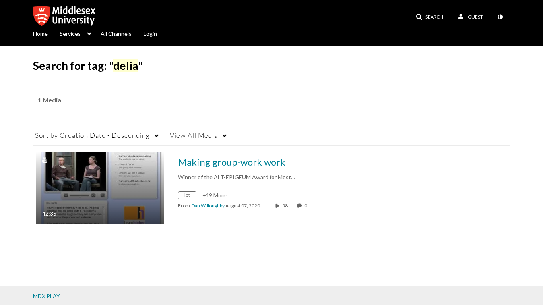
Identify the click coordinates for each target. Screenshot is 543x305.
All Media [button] (194, 135)
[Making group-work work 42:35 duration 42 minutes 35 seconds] (100, 186)
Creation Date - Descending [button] (92, 135)
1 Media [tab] (49, 100)
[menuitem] (46, 33)
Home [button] (40, 33)
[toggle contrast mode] (500, 17)
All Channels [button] (116, 33)
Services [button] (70, 33)
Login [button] (150, 33)
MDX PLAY (46, 296)
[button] (429, 17)
